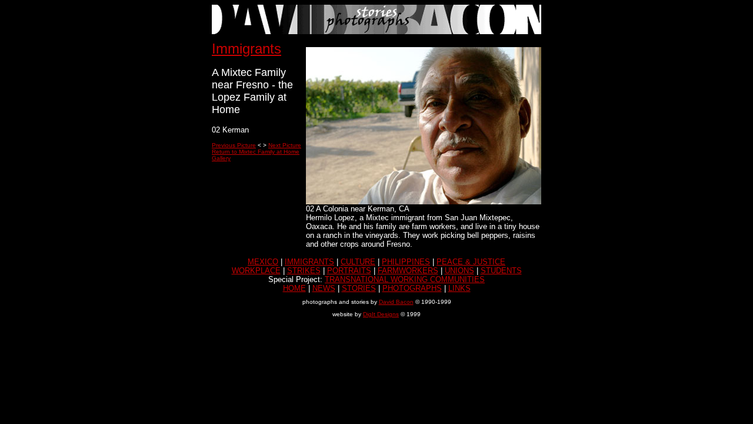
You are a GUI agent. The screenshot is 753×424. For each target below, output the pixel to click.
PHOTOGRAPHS (412, 288)
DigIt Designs (381, 314)
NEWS (323, 288)
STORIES (359, 288)
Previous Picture (234, 145)
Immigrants (246, 49)
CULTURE (358, 261)
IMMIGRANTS (309, 261)
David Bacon (396, 302)
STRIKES (304, 270)
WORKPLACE (256, 270)
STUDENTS (501, 270)
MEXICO (263, 261)
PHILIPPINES (406, 261)
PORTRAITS (349, 270)
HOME (294, 288)
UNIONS (459, 270)
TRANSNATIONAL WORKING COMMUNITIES (405, 279)
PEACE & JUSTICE (471, 261)
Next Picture (284, 145)
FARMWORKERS (408, 270)
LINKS (459, 288)
